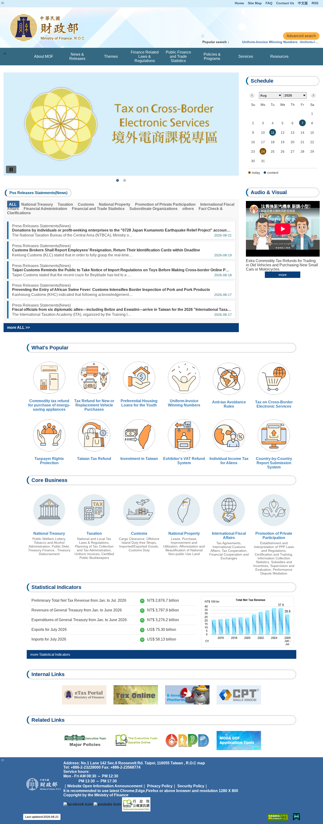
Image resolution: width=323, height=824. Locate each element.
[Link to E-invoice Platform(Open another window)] (187, 694)
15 (312, 132)
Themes (111, 56)
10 (263, 132)
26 (282, 151)
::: (2, 2)
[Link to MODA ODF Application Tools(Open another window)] (239, 740)
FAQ (269, 3)
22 (312, 142)
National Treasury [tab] (37, 204)
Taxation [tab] (66, 204)
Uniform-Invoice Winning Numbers (270, 42)
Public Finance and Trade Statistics (178, 56)
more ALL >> (18, 327)
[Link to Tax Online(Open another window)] (136, 694)
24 (263, 151)
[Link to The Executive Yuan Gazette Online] (136, 804)
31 (263, 161)
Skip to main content (17, 2)
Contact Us (285, 3)
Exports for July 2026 (49, 630)
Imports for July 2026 (48, 639)
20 (292, 142)
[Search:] (235, 42)
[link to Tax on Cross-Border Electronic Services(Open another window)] (121, 124)
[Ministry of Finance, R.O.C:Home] (67, 27)
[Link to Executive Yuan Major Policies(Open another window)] (84, 740)
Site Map (255, 3)
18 (273, 142)
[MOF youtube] (107, 804)
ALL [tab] (13, 204)
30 (253, 161)
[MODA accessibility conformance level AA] (277, 817)
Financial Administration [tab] (46, 209)
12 (282, 132)
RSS (315, 3)
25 (273, 151)
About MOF (43, 56)
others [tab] (188, 209)
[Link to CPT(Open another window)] (239, 694)
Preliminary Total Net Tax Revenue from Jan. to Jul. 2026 (78, 600)
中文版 (303, 3)
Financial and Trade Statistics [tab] (99, 209)
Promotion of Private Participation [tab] (165, 204)
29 (312, 151)
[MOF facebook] (78, 804)
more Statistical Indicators (50, 654)
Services (245, 56)
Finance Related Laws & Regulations (145, 56)
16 (253, 142)
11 (273, 132)
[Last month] (252, 95)
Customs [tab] (86, 204)
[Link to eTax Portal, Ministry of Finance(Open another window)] (84, 694)
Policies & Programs (212, 56)
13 (292, 132)
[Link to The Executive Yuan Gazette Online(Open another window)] (136, 740)
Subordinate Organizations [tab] (154, 209)
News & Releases (77, 56)
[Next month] (313, 95)
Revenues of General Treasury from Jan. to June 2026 (76, 610)
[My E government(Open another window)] (296, 817)
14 (302, 132)
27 (292, 151)
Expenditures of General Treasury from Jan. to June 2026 (79, 620)
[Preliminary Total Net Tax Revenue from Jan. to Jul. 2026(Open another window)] (247, 621)
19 (282, 142)
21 (302, 142)
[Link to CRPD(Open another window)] (187, 740)
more (283, 275)
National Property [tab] (115, 204)
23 (253, 151)
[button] (38, 193)
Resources (279, 56)
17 (263, 142)
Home (239, 3)
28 (302, 151)
